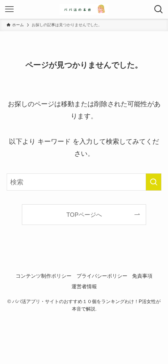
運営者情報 (84, 286)
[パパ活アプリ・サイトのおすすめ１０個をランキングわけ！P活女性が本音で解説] (84, 9)
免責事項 (142, 276)
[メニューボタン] (9, 9)
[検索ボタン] (158, 9)
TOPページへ (84, 214)
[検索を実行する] (153, 182)
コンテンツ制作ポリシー (43, 276)
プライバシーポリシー (102, 276)
